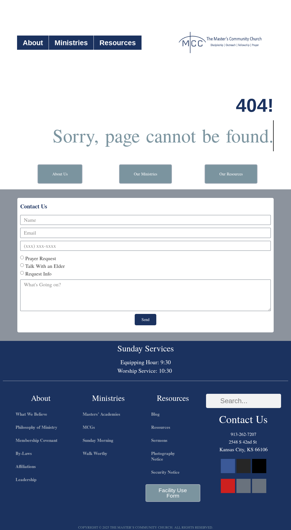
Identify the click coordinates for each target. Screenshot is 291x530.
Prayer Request (40, 258)
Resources (117, 43)
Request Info (38, 273)
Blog (155, 414)
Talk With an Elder (45, 265)
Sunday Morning (98, 440)
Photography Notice (163, 456)
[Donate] (259, 486)
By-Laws (24, 453)
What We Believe (31, 414)
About (33, 43)
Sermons (159, 440)
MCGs (89, 427)
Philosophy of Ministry (36, 427)
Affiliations (26, 466)
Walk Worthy (95, 453)
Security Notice (165, 472)
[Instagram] (243, 466)
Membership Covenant (36, 440)
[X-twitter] (259, 466)
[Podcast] (243, 486)
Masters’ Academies (101, 414)
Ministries (71, 43)
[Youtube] (228, 486)
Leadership (26, 479)
